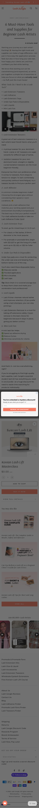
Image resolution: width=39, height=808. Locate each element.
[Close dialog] (37, 393)
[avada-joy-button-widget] (4, 803)
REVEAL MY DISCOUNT (19, 409)
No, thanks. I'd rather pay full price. (19, 412)
